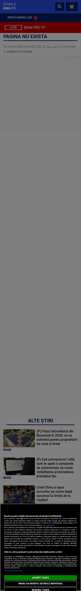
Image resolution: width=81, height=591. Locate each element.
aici (39, 539)
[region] (40, 547)
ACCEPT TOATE (40, 577)
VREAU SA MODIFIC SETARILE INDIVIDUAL (40, 583)
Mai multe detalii (48, 525)
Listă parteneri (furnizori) (13, 571)
